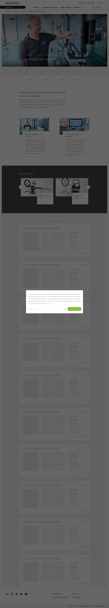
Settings (65, 308)
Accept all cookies (75, 309)
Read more (31, 308)
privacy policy (50, 303)
